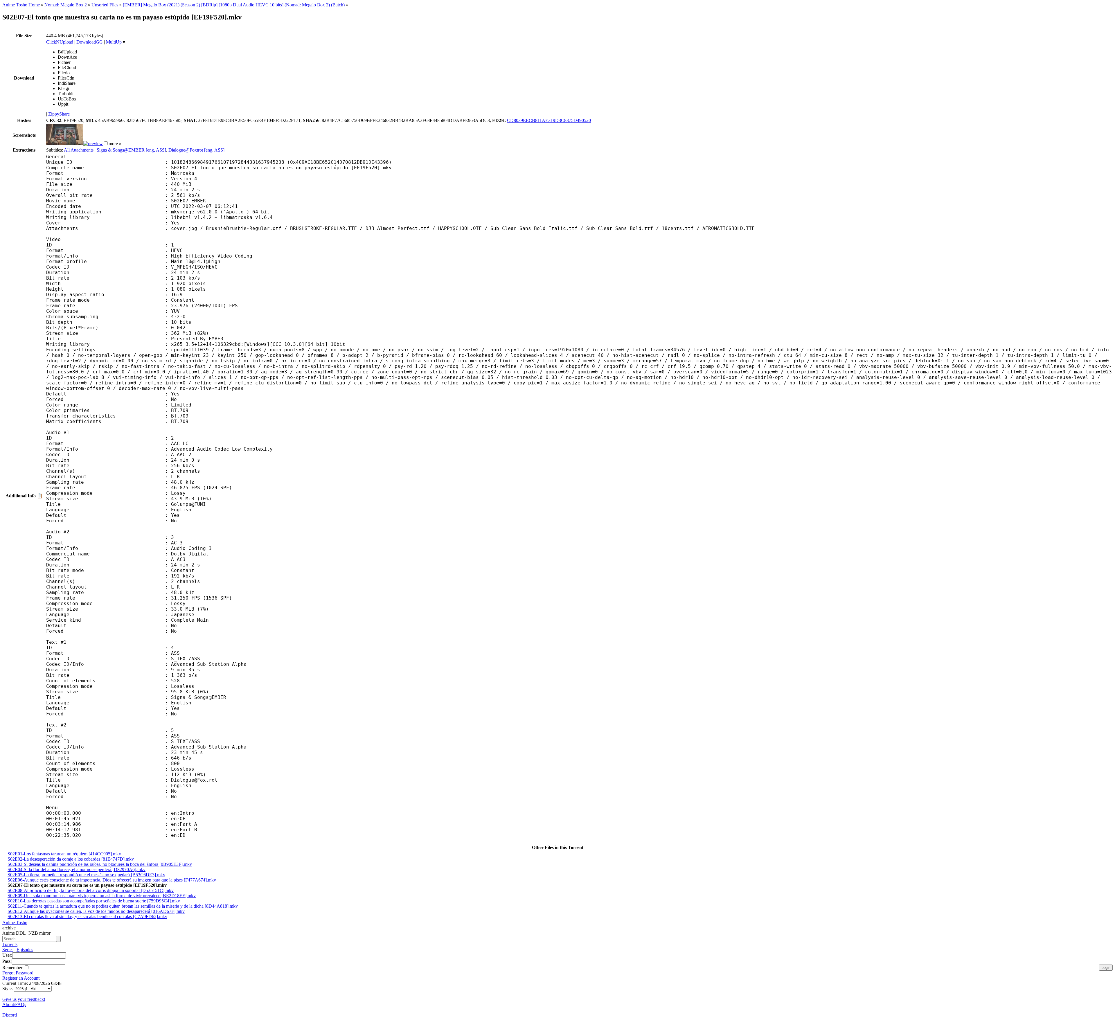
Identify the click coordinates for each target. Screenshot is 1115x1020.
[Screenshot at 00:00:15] (64, 143)
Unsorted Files (104, 4)
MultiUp (114, 41)
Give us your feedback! (23, 999)
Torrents (9, 944)
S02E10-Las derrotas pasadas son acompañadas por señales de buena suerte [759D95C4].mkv (94, 900)
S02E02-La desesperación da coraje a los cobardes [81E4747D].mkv (71, 859)
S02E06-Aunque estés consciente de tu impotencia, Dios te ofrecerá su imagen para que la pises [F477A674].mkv (112, 879)
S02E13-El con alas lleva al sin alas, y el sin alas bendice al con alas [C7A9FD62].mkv (87, 916)
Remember (13, 967)
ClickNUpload (59, 41)
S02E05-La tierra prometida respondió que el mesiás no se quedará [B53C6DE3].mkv (86, 874)
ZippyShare (59, 113)
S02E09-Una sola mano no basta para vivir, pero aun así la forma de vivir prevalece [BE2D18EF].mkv (102, 895)
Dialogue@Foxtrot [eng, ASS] (196, 149)
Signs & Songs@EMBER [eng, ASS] (131, 149)
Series (7, 949)
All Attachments (78, 149)
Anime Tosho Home (21, 4)
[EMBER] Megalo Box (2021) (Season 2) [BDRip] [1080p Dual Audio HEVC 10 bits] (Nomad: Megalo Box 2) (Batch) (234, 4)
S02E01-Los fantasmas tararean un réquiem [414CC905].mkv (64, 853)
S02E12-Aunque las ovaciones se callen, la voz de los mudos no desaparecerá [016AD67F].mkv (96, 911)
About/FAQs (14, 1004)
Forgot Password (17, 972)
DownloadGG (89, 41)
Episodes (25, 949)
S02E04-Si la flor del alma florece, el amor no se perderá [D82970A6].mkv (76, 869)
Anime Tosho (14, 922)
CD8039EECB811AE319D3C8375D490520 (549, 120)
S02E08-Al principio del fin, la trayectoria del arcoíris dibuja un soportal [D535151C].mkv (91, 890)
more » (115, 143)
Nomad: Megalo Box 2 (65, 4)
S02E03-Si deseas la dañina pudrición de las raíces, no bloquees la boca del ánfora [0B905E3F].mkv (100, 864)
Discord (9, 1014)
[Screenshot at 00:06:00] (93, 143)
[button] (106, 143)
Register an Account (20, 978)
